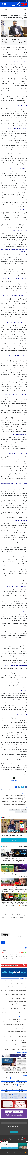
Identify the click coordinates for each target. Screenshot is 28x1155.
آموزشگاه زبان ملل (22, 1089)
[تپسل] (2, 817)
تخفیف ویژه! (9, 1148)
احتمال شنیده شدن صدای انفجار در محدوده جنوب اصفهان (15, 1028)
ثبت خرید (14, 840)
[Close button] (27, 1142)
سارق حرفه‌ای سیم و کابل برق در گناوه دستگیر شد (16, 983)
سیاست (25, 9)
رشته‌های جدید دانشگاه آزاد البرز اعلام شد (18, 998)
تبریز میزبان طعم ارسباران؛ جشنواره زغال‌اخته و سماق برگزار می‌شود (14, 1025)
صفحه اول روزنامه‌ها (22, 1052)
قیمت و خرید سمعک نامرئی (11, 1089)
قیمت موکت (24, 1080)
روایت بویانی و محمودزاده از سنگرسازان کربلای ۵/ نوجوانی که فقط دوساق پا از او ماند (13, 799)
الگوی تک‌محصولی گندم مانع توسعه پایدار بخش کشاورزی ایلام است (14, 1013)
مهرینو (3, 1089)
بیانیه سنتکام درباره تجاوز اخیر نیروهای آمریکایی (17, 1031)
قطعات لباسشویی (5, 1084)
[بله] (19, 1127)
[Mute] (5, 832)
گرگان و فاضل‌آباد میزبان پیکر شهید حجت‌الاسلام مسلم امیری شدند (14, 1037)
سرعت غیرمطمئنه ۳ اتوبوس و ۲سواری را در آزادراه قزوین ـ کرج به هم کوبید (13, 991)
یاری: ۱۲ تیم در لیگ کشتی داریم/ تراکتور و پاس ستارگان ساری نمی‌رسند (14, 987)
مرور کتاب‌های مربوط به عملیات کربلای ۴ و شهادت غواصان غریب (13, 797)
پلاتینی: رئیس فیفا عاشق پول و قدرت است (17, 1001)
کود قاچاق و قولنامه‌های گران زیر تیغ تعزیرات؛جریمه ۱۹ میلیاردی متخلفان (14, 1004)
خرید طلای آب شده (5, 1078)
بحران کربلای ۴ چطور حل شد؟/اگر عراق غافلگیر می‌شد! (15, 795)
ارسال (3, 942)
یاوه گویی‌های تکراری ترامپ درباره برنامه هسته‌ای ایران (15, 1049)
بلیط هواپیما (14, 1087)
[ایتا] (6, 1127)
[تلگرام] (22, 1127)
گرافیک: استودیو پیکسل (10, 1152)
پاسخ (3, 952)
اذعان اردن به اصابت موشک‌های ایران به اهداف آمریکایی (15, 1034)
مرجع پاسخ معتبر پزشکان (8, 1082)
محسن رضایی (24, 809)
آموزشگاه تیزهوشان (22, 1087)
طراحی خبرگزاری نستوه (21, 1152)
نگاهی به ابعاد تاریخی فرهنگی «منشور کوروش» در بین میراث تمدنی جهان (14, 1045)
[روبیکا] (13, 1127)
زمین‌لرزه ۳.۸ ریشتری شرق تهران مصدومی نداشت (16, 1019)
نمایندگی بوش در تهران (6, 1087)
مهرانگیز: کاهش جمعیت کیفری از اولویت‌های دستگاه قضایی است (14, 1008)
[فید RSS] (11, 1127)
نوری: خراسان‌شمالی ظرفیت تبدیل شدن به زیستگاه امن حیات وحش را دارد (14, 995)
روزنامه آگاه (7, 1091)
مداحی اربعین (4, 1080)
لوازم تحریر (14, 1078)
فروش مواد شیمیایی (22, 1084)
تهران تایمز (21, 1091)
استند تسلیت (11, 1080)
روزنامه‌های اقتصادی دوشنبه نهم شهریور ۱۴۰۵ (16, 1072)
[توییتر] (15, 1127)
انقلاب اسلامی (20, 9)
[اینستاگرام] (17, 1127)
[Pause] (3, 832)
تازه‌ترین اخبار (23, 978)
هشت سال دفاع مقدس (14, 809)
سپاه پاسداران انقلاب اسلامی (21, 812)
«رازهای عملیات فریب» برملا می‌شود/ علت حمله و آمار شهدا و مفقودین (14, 802)
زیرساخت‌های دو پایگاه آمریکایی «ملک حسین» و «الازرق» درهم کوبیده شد (14, 1041)
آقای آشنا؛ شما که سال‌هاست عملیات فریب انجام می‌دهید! (14, 804)
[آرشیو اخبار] (8, 1127)
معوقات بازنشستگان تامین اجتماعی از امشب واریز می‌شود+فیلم (14, 1022)
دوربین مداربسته (21, 1082)
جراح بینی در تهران (22, 1078)
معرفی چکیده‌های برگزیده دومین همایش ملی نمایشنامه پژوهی (14, 981)
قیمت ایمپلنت (13, 1084)
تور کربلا (17, 1080)
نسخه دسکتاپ (14, 1132)
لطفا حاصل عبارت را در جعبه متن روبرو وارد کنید (17, 936)
